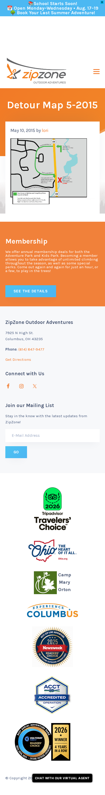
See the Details (31, 291)
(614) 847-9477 (31, 349)
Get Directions (18, 359)
